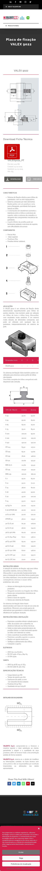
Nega (21, 858)
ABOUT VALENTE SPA (14, 6)
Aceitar (21, 852)
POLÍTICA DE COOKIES (13, 868)
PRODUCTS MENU (13, 26)
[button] (39, 828)
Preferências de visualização (21, 864)
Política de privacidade (28, 868)
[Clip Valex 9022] (21, 78)
